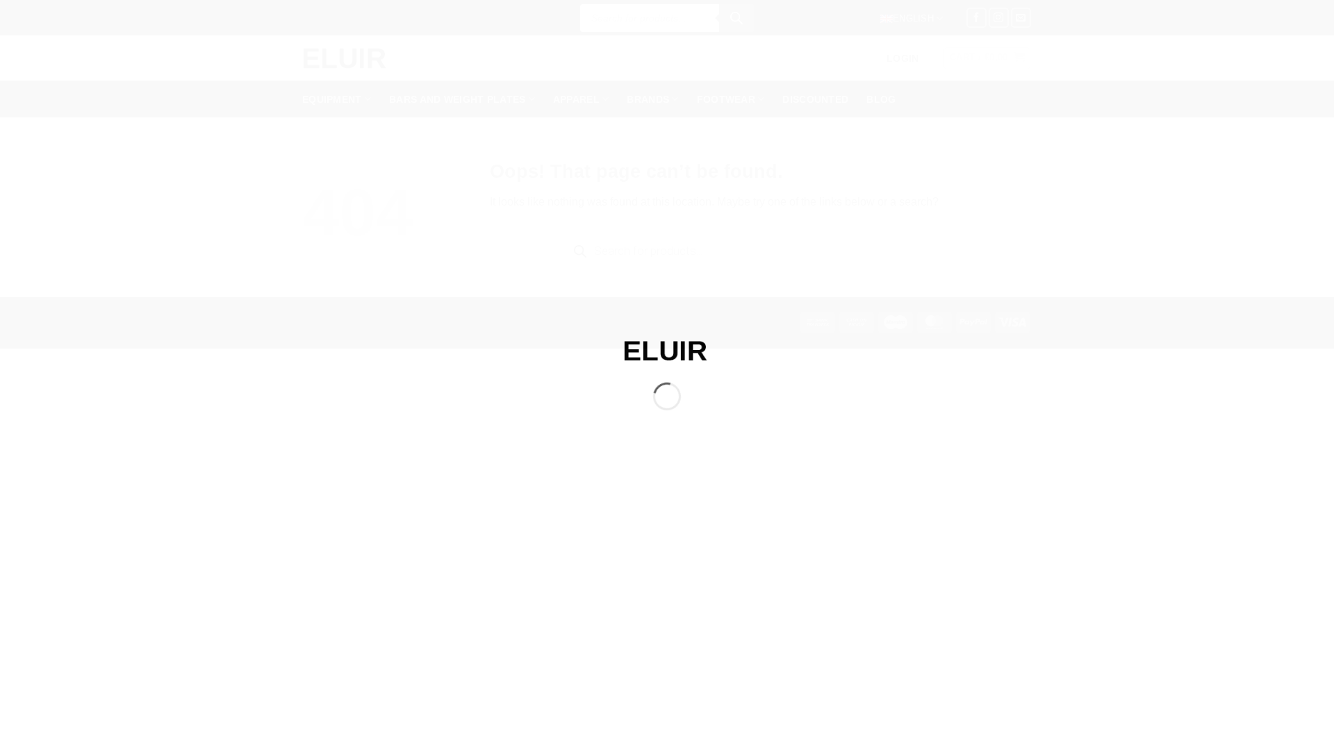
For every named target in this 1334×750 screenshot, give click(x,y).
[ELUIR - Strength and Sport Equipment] (667, 350)
